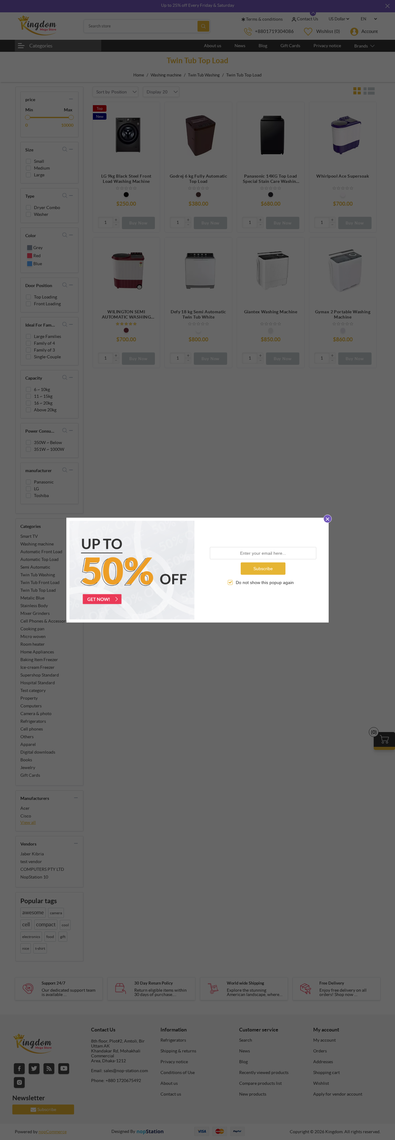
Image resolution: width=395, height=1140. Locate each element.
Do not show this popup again (265, 582)
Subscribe (263, 568)
